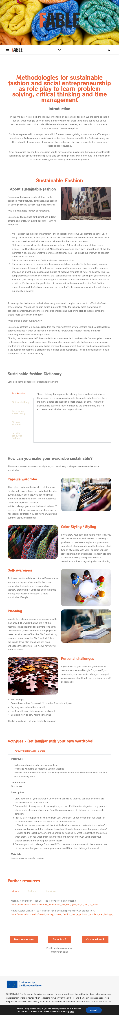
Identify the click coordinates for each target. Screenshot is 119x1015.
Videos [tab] (15, 891)
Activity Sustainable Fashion (30, 751)
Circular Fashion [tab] (16, 423)
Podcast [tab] (32, 891)
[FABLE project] (59, 20)
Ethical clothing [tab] (20, 402)
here (72, 1011)
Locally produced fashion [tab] (17, 435)
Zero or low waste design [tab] (19, 412)
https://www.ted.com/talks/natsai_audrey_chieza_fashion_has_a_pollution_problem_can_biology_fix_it (64, 914)
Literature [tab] (50, 891)
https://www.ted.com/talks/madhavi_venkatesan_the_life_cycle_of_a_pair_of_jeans (54, 904)
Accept (93, 1010)
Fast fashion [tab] (18, 393)
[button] (59, 751)
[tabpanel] (72, 403)
